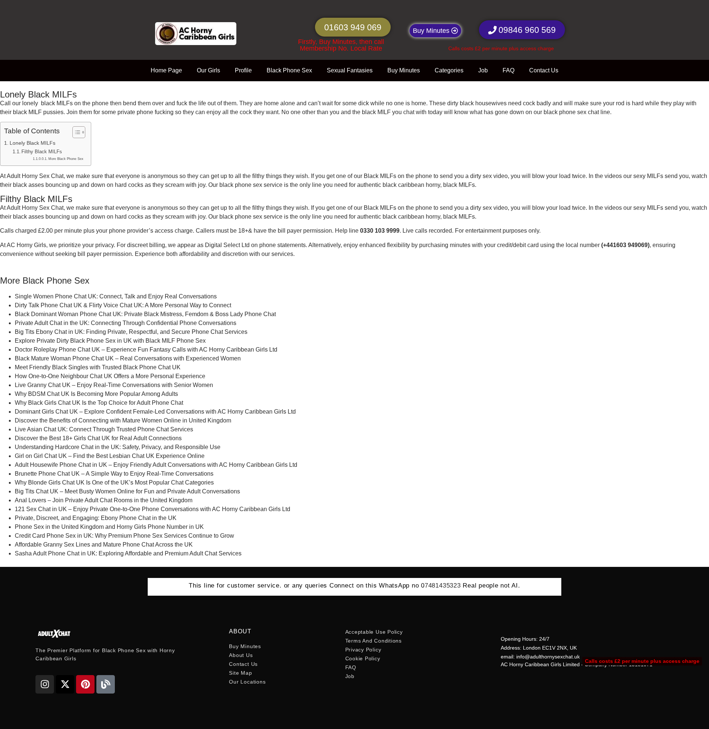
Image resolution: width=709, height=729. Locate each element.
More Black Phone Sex (65, 159)
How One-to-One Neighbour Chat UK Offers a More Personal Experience (110, 376)
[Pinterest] (85, 684)
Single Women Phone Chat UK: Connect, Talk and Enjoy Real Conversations (116, 296)
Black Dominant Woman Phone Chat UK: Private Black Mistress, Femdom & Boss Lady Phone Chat (145, 314)
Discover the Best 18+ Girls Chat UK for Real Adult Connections (98, 438)
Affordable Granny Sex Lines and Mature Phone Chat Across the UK (104, 544)
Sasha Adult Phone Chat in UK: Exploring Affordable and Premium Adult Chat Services (128, 553)
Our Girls (208, 70)
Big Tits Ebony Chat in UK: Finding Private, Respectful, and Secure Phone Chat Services (131, 332)
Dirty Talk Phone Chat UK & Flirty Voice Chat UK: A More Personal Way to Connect (123, 305)
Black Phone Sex (289, 70)
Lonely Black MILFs (32, 143)
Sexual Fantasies (350, 70)
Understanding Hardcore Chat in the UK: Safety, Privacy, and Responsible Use (117, 447)
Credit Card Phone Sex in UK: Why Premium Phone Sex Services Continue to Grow (124, 536)
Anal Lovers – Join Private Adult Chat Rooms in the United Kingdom (103, 500)
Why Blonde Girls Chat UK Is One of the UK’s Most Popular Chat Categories (114, 482)
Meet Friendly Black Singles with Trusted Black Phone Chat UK (98, 367)
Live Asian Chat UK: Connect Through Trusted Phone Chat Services (104, 429)
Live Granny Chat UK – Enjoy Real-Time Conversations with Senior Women (114, 385)
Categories (449, 70)
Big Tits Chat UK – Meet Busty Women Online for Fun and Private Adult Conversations (127, 491)
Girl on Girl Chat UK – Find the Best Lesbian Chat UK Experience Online (110, 456)
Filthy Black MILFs (41, 151)
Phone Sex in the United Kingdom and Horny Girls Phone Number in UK (109, 527)
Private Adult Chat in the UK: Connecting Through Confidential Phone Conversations (125, 323)
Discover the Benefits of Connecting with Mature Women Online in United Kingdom (123, 420)
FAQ (508, 70)
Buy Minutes (403, 70)
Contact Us (543, 70)
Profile (243, 70)
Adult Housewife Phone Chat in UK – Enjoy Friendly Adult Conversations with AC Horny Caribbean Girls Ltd (156, 465)
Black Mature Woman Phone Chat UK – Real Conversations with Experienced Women (128, 358)
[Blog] (105, 684)
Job (483, 70)
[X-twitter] (65, 684)
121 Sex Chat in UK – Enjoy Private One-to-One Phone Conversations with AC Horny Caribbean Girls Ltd (152, 509)
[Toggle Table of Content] (75, 132)
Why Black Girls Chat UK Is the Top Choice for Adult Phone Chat (99, 403)
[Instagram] (44, 684)
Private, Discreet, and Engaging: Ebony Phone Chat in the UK (96, 518)
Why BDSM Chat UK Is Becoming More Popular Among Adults (96, 394)
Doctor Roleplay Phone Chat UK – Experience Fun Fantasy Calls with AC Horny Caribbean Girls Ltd (146, 349)
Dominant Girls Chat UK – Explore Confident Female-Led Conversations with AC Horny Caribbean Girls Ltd (155, 411)
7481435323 (443, 585)
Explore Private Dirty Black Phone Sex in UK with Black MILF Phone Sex (110, 341)
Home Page (166, 70)
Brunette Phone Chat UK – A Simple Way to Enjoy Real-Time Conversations (114, 473)
